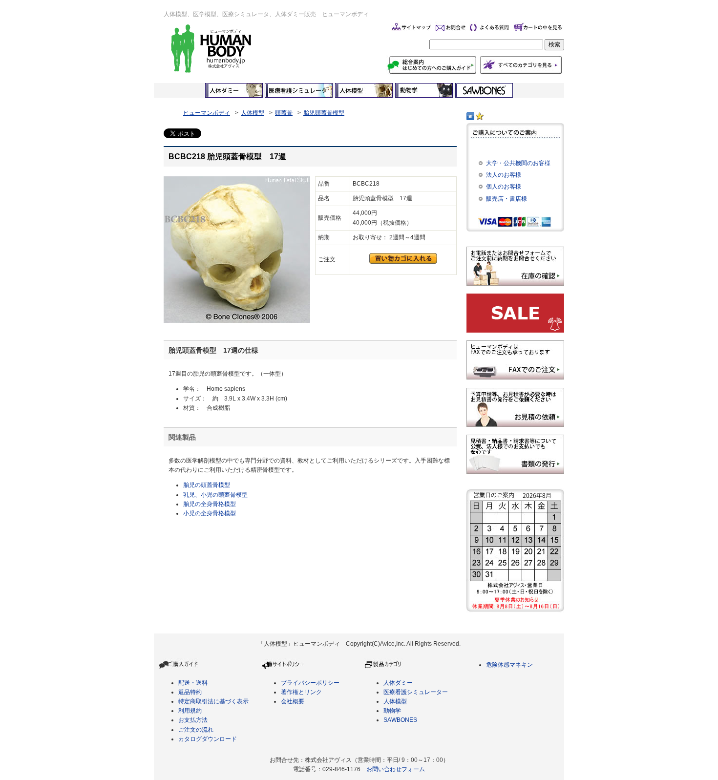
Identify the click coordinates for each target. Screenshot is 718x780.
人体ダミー (398, 682)
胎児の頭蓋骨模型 (206, 485)
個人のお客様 (503, 186)
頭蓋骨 (284, 112)
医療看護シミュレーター (415, 692)
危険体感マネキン (509, 664)
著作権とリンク (301, 692)
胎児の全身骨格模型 (209, 504)
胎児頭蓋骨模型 (323, 112)
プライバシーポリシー (310, 682)
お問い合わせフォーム (395, 769)
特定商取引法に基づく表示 (213, 701)
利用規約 (190, 710)
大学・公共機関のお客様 (518, 163)
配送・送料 (193, 682)
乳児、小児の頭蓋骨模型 (215, 494)
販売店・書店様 (506, 198)
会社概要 (292, 701)
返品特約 (190, 692)
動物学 (392, 710)
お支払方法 (193, 720)
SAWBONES (400, 720)
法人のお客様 (503, 174)
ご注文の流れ (195, 729)
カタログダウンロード (207, 739)
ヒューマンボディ (206, 112)
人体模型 (252, 112)
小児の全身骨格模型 (209, 513)
